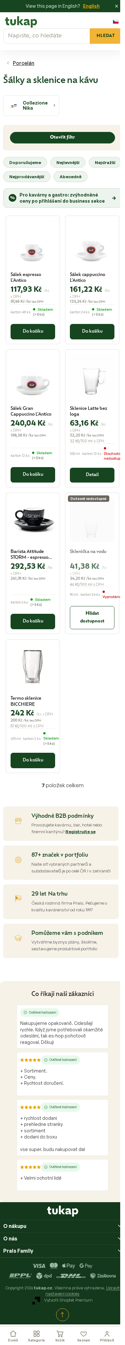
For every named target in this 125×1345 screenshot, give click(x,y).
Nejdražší (105, 162)
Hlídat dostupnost (92, 617)
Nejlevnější (67, 162)
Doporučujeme (25, 162)
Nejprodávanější (26, 176)
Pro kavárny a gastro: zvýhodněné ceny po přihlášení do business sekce (63, 198)
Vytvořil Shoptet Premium (68, 1300)
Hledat (105, 36)
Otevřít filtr (62, 137)
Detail (92, 475)
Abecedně (70, 176)
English (91, 6)
